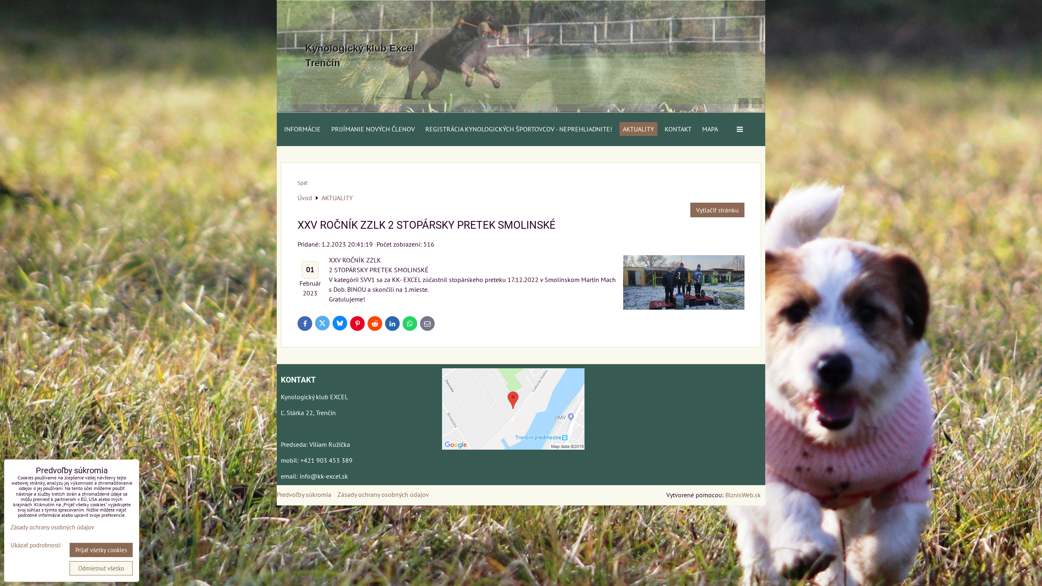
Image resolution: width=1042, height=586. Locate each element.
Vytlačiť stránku (717, 210)
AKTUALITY (638, 129)
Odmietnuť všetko (101, 568)
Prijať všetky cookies (101, 550)
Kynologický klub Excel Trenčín (360, 55)
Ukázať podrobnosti (36, 545)
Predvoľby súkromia (304, 494)
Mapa (710, 129)
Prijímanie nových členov (373, 129)
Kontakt (678, 129)
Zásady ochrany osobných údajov (383, 494)
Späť (302, 182)
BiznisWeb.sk (743, 495)
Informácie (302, 129)
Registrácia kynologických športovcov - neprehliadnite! (518, 129)
